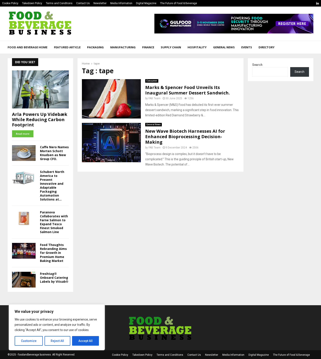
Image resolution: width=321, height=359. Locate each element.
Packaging (95, 47)
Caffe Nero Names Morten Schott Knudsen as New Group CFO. (54, 153)
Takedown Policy (32, 3)
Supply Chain (171, 47)
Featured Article (67, 47)
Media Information (121, 3)
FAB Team (154, 98)
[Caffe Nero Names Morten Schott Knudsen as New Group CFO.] (24, 153)
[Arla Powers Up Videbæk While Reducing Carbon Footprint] (40, 89)
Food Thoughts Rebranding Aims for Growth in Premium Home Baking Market (53, 253)
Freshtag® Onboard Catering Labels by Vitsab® (54, 278)
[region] (57, 327)
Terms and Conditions (59, 3)
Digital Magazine (146, 3)
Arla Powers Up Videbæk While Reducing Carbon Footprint (39, 119)
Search (257, 64)
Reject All (57, 341)
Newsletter (100, 3)
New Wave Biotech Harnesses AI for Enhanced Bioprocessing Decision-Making (185, 136)
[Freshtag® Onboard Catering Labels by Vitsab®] (24, 280)
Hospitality (197, 47)
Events (246, 47)
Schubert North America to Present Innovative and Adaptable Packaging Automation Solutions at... (52, 185)
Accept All (85, 341)
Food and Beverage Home (27, 47)
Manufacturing (123, 47)
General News (224, 47)
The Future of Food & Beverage (178, 3)
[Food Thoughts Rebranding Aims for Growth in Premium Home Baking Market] (24, 251)
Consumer (151, 81)
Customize (28, 341)
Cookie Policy (10, 3)
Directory (266, 47)
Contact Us (83, 3)
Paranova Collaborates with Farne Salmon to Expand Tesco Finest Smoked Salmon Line (54, 222)
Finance (148, 47)
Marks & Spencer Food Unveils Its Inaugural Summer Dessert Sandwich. (187, 90)
